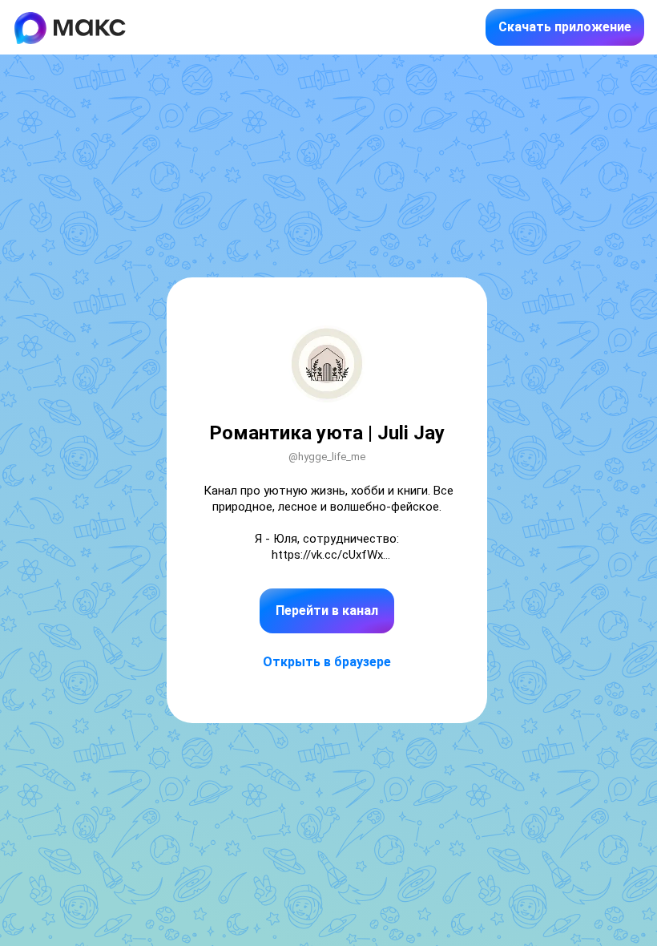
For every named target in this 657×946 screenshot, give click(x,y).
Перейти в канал (327, 610)
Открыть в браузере (327, 661)
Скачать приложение (564, 26)
